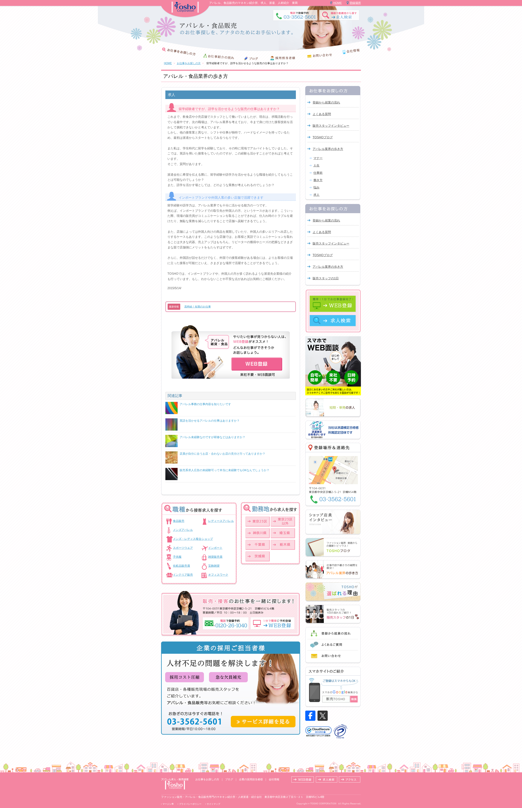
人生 (316, 165)
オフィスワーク (218, 574)
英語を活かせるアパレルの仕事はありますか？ (210, 420)
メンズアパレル (183, 529)
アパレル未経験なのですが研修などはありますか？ (212, 437)
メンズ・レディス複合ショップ (193, 538)
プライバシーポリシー (190, 804)
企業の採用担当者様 (251, 779)
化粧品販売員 (181, 565)
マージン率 (168, 804)
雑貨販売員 (215, 556)
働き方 (318, 180)
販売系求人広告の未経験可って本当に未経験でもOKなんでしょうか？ (224, 470)
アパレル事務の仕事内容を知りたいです (205, 404)
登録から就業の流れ (326, 102)
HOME (337, 2)
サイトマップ (213, 804)
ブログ (229, 779)
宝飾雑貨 (214, 565)
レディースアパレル (221, 520)
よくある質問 (322, 114)
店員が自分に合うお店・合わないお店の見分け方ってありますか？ (222, 453)
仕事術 (318, 172)
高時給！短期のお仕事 (197, 306)
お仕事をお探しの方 (189, 63)
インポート (215, 547)
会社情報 (274, 779)
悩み (316, 187)
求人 (316, 194)
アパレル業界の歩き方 (328, 149)
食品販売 (178, 520)
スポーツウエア (183, 547)
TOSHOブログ (323, 137)
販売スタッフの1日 (326, 278)
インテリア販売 (183, 574)
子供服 (177, 556)
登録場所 (355, 2)
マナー (318, 158)
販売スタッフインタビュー (331, 125)
